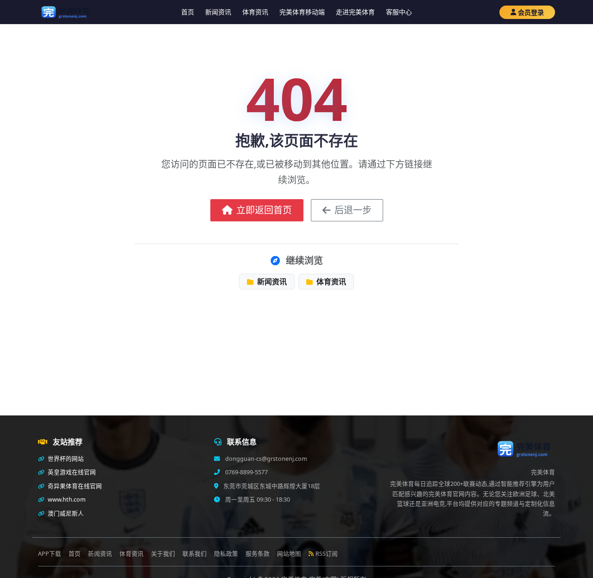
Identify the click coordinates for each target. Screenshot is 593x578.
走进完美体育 (355, 11)
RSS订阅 (326, 554)
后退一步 (353, 210)
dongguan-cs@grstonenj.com (265, 459)
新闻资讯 (218, 11)
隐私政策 (226, 554)
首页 (187, 11)
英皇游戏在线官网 (71, 472)
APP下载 (49, 554)
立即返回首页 (264, 210)
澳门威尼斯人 (65, 513)
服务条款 (258, 554)
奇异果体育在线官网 (74, 486)
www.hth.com (66, 499)
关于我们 (163, 554)
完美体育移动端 (302, 11)
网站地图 (289, 554)
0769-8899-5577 (246, 472)
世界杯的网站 (65, 459)
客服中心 (399, 11)
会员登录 (531, 12)
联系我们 (195, 554)
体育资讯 (255, 11)
